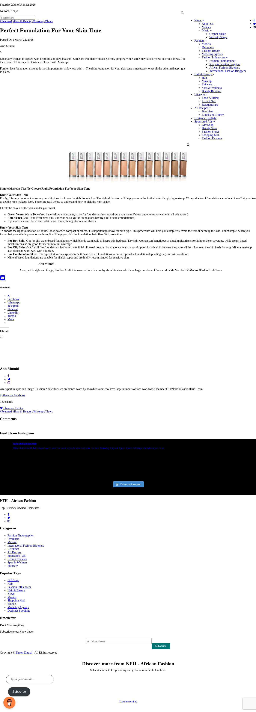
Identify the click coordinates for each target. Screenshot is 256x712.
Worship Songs (218, 37)
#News (48, 21)
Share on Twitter (13, 408)
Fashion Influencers (214, 57)
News (198, 20)
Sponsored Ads (203, 121)
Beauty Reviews (211, 91)
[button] (182, 12)
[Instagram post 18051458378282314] (20, 466)
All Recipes (201, 108)
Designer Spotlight (205, 118)
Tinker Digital (24, 652)
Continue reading (128, 701)
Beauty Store (209, 128)
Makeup (207, 81)
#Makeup (37, 21)
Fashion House (211, 50)
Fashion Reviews (212, 138)
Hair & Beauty (203, 74)
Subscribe (19, 691)
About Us (207, 23)
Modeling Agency (212, 54)
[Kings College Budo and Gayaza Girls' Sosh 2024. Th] (63, 466)
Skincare (207, 84)
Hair (204, 77)
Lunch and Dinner (213, 114)
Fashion (199, 40)
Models (206, 44)
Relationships (210, 104)
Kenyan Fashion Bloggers (224, 64)
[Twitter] (8, 279)
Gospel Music (217, 33)
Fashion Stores (210, 131)
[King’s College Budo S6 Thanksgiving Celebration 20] (192, 466)
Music (206, 30)
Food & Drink (210, 97)
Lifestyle (199, 94)
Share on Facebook (13, 395)
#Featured (6, 21)
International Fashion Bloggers (227, 70)
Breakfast (207, 111)
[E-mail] (3, 279)
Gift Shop (207, 124)
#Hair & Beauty (22, 21)
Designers (208, 47)
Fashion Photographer (222, 60)
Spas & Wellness (212, 87)
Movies (206, 27)
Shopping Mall (210, 135)
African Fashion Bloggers (224, 67)
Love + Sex (209, 101)
